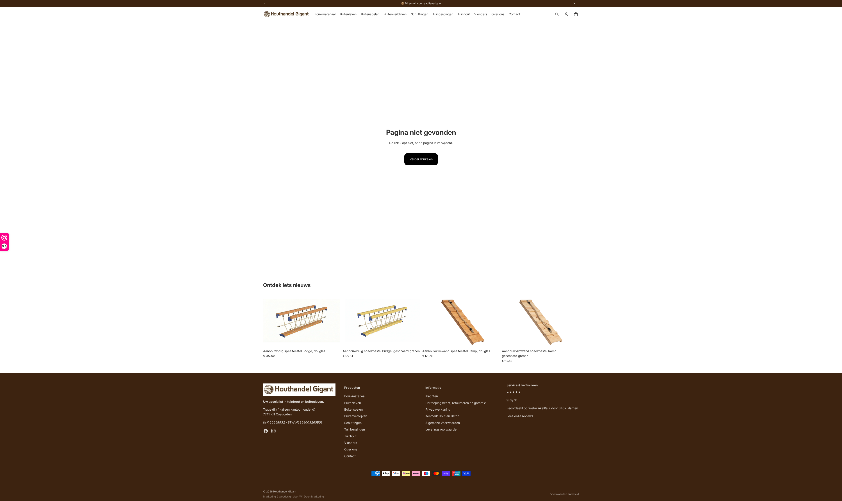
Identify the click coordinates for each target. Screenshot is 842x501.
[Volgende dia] (333, 321)
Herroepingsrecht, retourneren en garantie (455, 403)
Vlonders (350, 443)
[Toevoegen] (333, 340)
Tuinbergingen (354, 429)
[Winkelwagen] (576, 14)
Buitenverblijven (355, 416)
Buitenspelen (353, 409)
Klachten (431, 396)
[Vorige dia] (269, 321)
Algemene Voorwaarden (442, 423)
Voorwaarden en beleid (564, 494)
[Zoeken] (557, 14)
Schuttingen (353, 423)
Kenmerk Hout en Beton (442, 416)
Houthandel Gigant (284, 491)
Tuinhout (350, 436)
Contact (350, 456)
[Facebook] (265, 431)
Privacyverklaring (437, 409)
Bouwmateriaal (354, 396)
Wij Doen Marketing (311, 496)
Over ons (350, 449)
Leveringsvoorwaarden (441, 429)
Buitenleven (352, 403)
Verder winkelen (421, 159)
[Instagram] (273, 431)
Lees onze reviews (520, 416)
